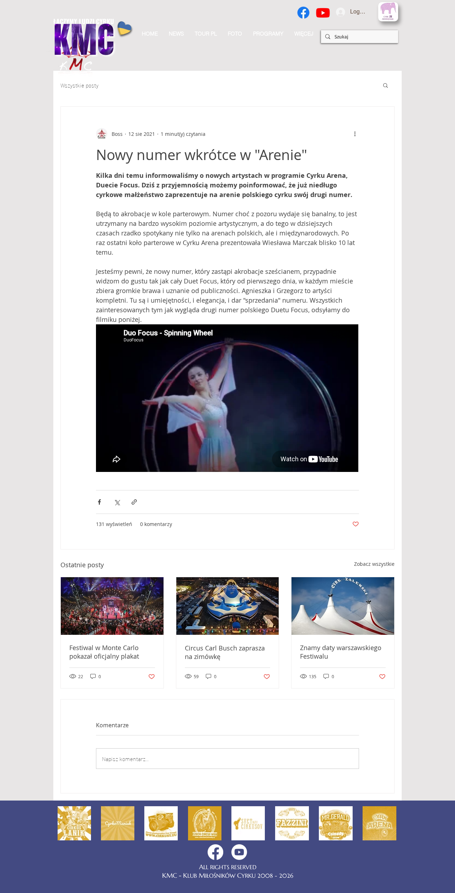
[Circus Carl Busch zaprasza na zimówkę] (227, 606)
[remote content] (227, 398)
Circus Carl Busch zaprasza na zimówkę (225, 652)
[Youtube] (323, 13)
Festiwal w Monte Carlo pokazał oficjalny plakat (104, 651)
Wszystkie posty (79, 85)
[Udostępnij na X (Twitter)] (116, 502)
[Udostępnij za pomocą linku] (134, 502)
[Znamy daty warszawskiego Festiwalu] (342, 606)
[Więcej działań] (354, 133)
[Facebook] (303, 13)
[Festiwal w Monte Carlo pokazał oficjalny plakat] (112, 606)
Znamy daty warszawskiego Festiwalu (340, 651)
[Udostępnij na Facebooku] (99, 502)
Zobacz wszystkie (374, 563)
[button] (304, 33)
